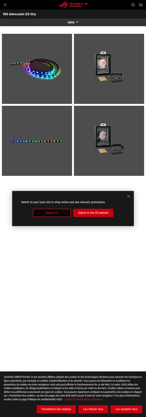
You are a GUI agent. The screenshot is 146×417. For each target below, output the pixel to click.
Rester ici (52, 213)
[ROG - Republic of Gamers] (73, 5)
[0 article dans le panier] (140, 4)
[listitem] (37, 69)
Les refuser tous (93, 409)
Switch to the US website (93, 213)
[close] (128, 196)
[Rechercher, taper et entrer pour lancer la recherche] (133, 4)
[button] (5, 4)
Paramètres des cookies (56, 409)
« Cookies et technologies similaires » (83, 399)
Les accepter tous (126, 409)
